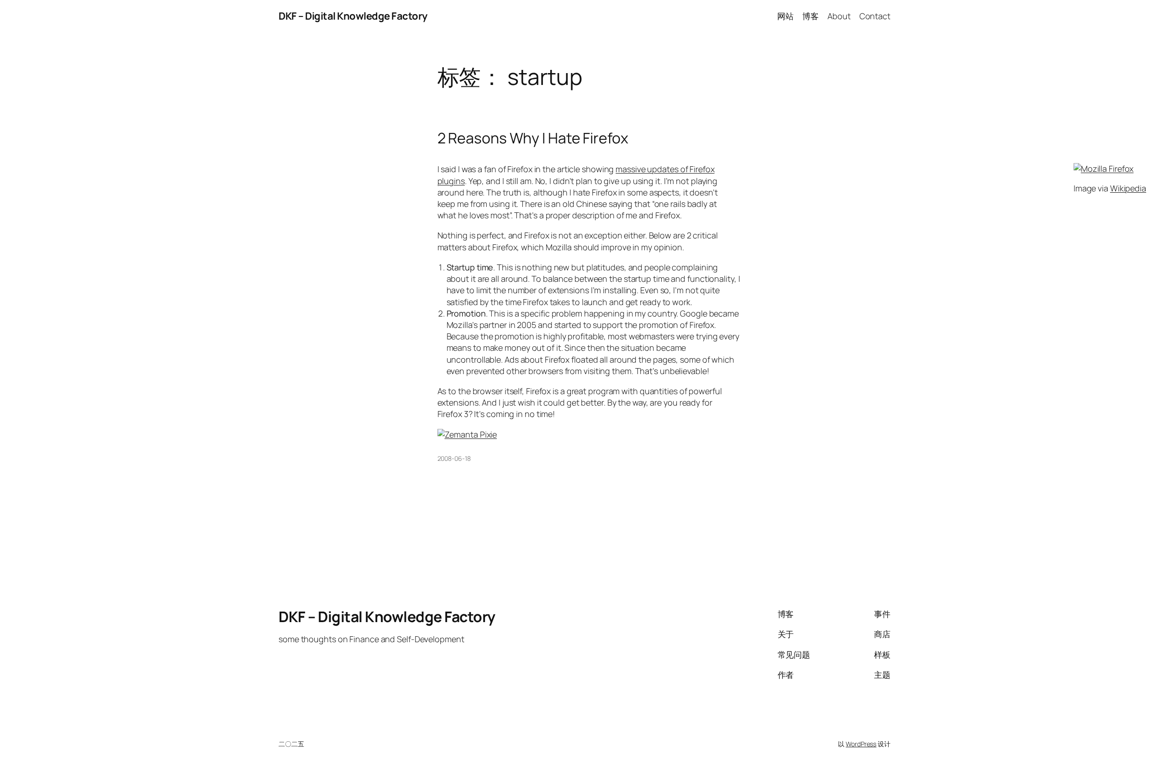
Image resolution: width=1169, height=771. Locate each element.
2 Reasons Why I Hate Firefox (532, 138)
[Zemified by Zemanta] (467, 434)
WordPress (861, 743)
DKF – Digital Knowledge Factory (353, 16)
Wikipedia (1128, 188)
